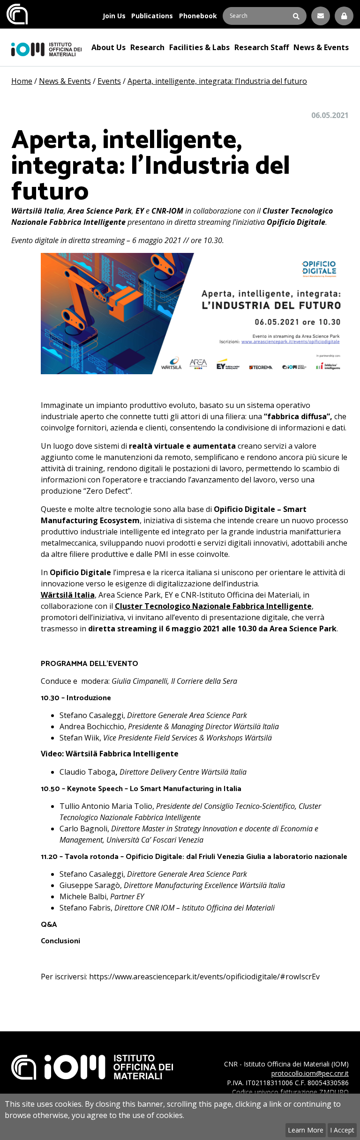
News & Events (321, 47)
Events (109, 81)
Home (21, 81)
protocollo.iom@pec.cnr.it (310, 1073)
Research (147, 47)
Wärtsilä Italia (68, 595)
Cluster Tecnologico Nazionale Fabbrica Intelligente (213, 606)
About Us (108, 47)
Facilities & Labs (199, 47)
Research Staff (261, 47)
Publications (152, 15)
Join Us (114, 15)
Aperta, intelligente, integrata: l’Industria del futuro (217, 81)
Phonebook (198, 15)
